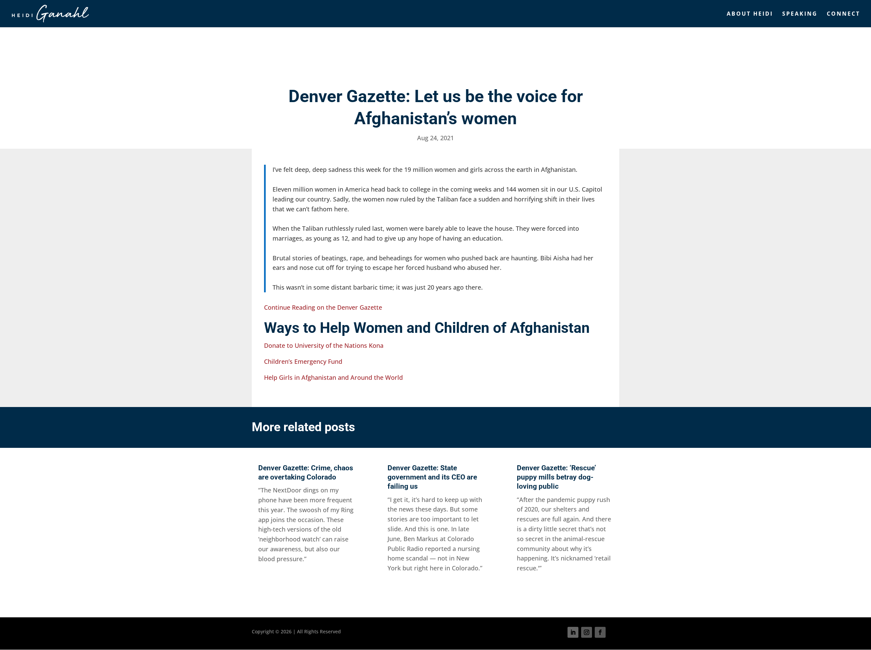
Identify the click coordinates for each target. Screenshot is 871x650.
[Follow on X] (613, 632)
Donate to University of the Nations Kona (323, 345)
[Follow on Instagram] (586, 632)
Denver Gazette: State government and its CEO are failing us (432, 477)
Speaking (800, 14)
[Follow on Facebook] (600, 632)
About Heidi (750, 14)
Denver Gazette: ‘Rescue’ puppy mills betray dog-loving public (556, 477)
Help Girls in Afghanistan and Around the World (333, 377)
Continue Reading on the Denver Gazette (323, 307)
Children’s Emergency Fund (303, 361)
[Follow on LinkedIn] (573, 632)
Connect (843, 14)
